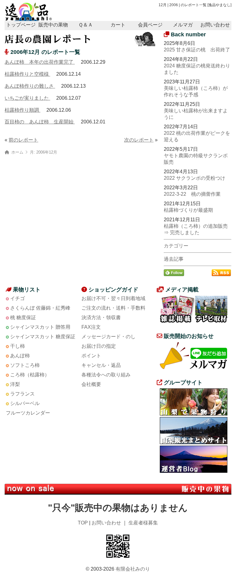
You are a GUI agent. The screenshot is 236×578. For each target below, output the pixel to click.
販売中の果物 (53, 24)
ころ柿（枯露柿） (29, 374)
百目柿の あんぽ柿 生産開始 (40, 121)
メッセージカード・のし (108, 336)
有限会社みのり (133, 569)
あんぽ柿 (20, 355)
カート (118, 24)
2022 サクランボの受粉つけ (194, 178)
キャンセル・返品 (101, 365)
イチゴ (17, 298)
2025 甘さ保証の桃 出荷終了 (197, 49)
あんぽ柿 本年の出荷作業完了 (40, 62)
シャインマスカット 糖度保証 (42, 336)
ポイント (91, 355)
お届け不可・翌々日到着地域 (113, 298)
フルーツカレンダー (28, 412)
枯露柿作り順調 (22, 110)
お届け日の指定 (98, 346)
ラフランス (22, 393)
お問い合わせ (215, 24)
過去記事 (173, 259)
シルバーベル (25, 403)
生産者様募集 (143, 522)
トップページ (21, 24)
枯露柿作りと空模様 (27, 74)
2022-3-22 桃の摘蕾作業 (192, 194)
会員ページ (150, 24)
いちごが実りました (27, 98)
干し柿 (17, 346)
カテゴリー (176, 245)
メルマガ (183, 24)
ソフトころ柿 (25, 365)
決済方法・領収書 (101, 317)
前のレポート (23, 139)
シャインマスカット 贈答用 (40, 327)
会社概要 (91, 384)
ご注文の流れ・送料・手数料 (113, 308)
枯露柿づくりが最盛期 (188, 210)
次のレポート (139, 139)
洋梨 (15, 384)
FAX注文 (91, 327)
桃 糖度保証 (23, 317)
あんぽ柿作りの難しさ (30, 86)
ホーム (17, 152)
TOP (83, 522)
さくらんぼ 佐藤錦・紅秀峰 (40, 308)
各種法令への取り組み (106, 374)
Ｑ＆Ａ (85, 24)
